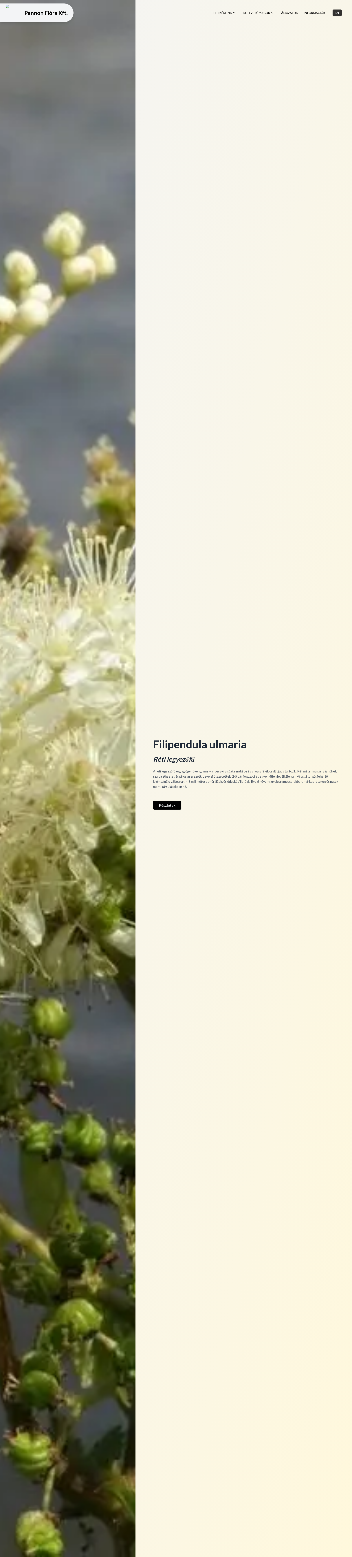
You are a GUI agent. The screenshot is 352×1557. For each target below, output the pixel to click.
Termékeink (222, 12)
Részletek (167, 805)
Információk (314, 12)
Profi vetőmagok (255, 12)
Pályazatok (289, 12)
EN (337, 12)
